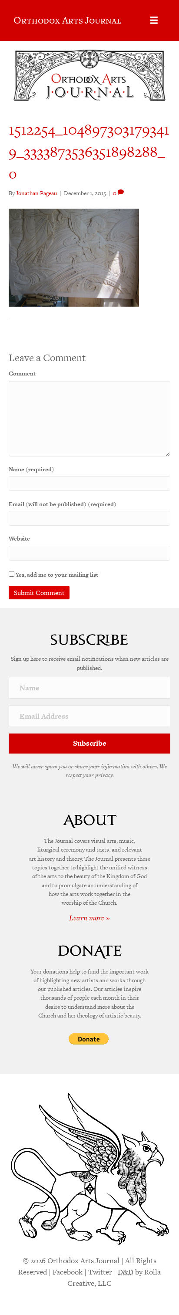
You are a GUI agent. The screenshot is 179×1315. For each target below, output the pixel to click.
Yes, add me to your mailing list (56, 575)
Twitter (100, 1272)
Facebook (68, 1272)
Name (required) (31, 469)
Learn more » (89, 918)
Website (19, 538)
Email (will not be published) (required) (62, 504)
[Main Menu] (154, 20)
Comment (22, 373)
